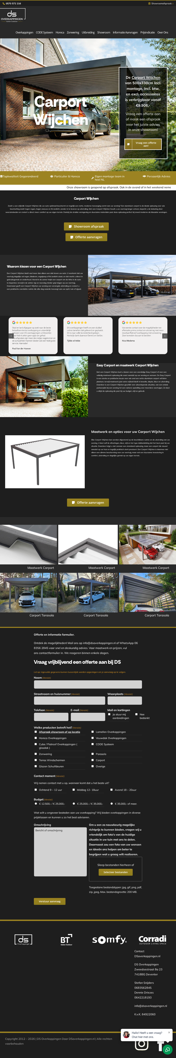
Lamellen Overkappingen (111, 732)
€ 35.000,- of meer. (126, 803)
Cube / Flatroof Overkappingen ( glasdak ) (58, 746)
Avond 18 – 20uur (125, 789)
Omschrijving (42, 824)
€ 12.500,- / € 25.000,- (52, 803)
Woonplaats (120, 694)
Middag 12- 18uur (88, 789)
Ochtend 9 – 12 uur (50, 789)
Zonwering (45, 754)
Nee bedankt (144, 716)
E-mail (79, 710)
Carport (100, 760)
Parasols (101, 754)
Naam (42, 677)
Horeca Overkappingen (53, 738)
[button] (11, 336)
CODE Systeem (105, 744)
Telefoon (44, 710)
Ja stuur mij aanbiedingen (121, 716)
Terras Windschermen (52, 760)
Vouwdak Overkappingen (111, 738)
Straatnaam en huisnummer (57, 694)
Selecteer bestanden (116, 872)
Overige (100, 766)
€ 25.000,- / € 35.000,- (90, 803)
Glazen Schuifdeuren (51, 766)
